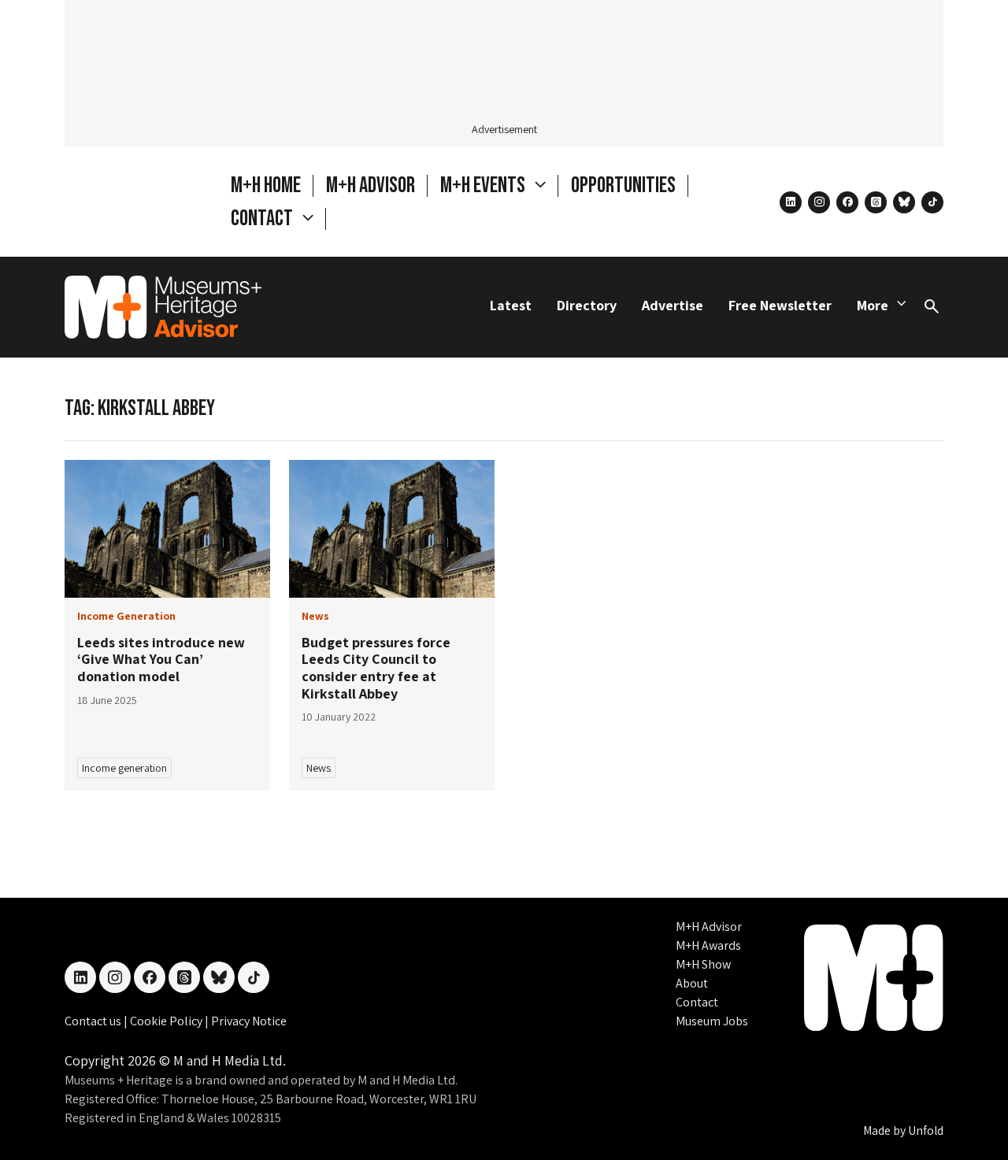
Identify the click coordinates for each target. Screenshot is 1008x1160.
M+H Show (703, 964)
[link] (167, 529)
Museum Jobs (712, 1021)
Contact (697, 1002)
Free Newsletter (780, 305)
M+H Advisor (370, 185)
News (318, 768)
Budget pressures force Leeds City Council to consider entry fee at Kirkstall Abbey (376, 667)
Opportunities (623, 185)
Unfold (925, 1130)
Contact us (94, 1021)
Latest (511, 305)
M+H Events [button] (484, 185)
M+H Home (266, 185)
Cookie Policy (167, 1021)
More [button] (872, 305)
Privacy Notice (249, 1021)
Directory (587, 305)
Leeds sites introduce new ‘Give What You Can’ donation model (161, 659)
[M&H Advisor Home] (163, 307)
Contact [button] (263, 219)
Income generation (124, 768)
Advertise (672, 305)
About (692, 983)
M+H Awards (708, 945)
